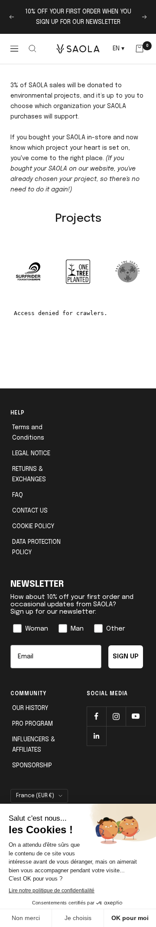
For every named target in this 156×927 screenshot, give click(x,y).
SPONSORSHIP (32, 766)
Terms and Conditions (28, 432)
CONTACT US (30, 511)
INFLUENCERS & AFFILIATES (33, 744)
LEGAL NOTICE (31, 453)
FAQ (17, 495)
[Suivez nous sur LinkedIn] (96, 736)
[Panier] (139, 49)
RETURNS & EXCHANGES (29, 474)
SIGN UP (126, 656)
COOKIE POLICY (33, 526)
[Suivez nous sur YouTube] (135, 716)
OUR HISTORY (30, 708)
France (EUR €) (35, 796)
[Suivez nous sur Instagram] (116, 716)
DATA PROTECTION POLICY (36, 547)
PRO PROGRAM (32, 724)
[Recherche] (33, 49)
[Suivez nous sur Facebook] (96, 716)
